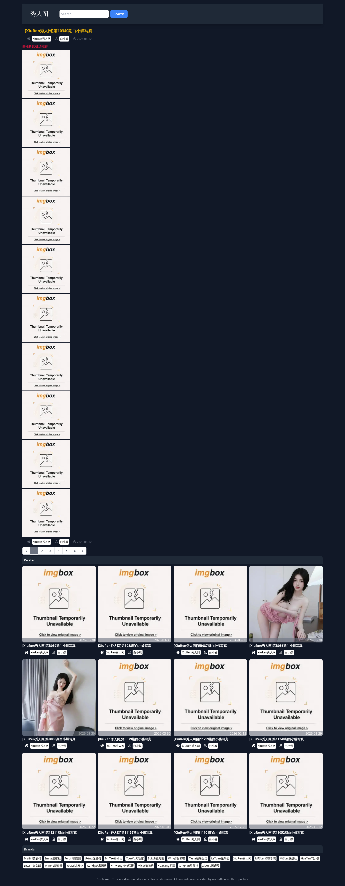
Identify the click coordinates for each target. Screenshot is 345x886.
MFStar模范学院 (265, 858)
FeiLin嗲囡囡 (73, 858)
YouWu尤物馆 (135, 858)
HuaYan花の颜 (310, 858)
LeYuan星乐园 (220, 858)
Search (119, 14)
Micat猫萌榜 (146, 865)
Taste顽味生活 (198, 858)
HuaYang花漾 (166, 865)
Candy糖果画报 (97, 865)
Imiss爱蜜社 (53, 858)
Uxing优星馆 (93, 858)
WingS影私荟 (176, 858)
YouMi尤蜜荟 (74, 865)
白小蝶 (64, 39)
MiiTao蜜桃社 (113, 858)
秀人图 (39, 13)
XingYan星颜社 (188, 865)
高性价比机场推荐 (35, 46)
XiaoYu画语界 (211, 865)
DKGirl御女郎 (32, 865)
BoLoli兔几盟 (156, 858)
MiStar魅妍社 (288, 858)
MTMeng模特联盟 (122, 865)
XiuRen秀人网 (42, 39)
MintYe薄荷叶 (53, 865)
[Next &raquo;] (82, 551)
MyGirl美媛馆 (32, 858)
